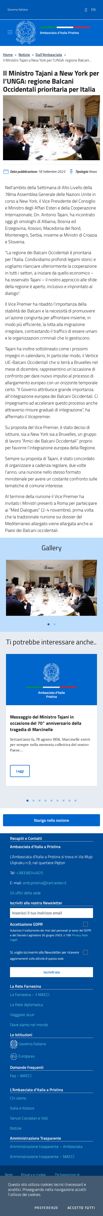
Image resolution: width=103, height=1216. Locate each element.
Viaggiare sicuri (22, 1015)
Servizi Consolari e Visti (29, 1118)
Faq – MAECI (21, 1076)
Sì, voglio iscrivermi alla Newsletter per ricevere (44, 952)
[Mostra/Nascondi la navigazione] (10, 32)
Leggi (23, 770)
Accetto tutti (81, 1207)
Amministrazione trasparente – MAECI (42, 1156)
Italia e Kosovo (22, 1108)
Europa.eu (26, 1056)
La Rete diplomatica (26, 1005)
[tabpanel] (51, 590)
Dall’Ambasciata (49, 55)
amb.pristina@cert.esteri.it (45, 883)
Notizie (24, 55)
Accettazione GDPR (26, 924)
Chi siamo (18, 1098)
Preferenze (46, 1207)
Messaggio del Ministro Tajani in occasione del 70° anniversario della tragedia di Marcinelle (45, 723)
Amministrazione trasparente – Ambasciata (46, 1146)
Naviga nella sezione (51, 820)
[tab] (49, 624)
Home (8, 55)
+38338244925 (29, 873)
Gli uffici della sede (25, 893)
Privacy (76, 935)
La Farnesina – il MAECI (30, 994)
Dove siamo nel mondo (29, 1025)
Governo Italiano (18, 9)
